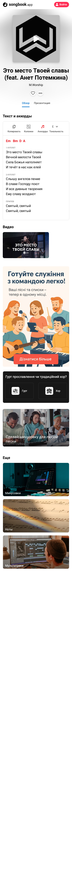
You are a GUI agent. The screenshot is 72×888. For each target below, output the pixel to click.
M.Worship (36, 85)
